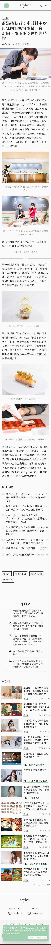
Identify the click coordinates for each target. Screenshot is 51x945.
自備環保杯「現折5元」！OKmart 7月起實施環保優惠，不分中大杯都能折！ (26, 497)
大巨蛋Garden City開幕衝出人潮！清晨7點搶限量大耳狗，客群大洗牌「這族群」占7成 (28, 664)
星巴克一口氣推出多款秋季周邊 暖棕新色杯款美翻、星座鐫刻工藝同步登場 (36, 690)
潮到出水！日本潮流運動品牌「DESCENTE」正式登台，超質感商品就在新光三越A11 (26, 518)
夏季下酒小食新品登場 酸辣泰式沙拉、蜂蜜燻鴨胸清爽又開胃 (36, 822)
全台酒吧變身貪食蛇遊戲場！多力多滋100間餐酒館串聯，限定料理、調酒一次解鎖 (27, 531)
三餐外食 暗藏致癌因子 (35, 770)
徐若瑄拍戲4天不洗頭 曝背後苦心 (28, 652)
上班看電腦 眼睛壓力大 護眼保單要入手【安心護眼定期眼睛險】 (36, 855)
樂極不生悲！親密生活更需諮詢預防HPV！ (36, 755)
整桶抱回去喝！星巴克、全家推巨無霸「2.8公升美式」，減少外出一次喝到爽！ (36, 707)
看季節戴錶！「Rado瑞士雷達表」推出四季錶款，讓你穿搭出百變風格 (26, 507)
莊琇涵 (25, 44)
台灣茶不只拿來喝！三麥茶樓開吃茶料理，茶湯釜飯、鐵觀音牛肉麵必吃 (27, 541)
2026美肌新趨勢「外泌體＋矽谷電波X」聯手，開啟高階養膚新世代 (37, 789)
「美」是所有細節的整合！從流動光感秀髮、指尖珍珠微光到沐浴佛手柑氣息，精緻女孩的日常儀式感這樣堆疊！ (27, 640)
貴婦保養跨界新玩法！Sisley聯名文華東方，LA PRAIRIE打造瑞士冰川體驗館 (28, 626)
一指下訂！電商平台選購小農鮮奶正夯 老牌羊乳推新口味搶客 (36, 723)
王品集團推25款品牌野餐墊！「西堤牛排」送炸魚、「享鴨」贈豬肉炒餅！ (36, 839)
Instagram (37, 913)
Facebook (17, 913)
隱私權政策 (9, 930)
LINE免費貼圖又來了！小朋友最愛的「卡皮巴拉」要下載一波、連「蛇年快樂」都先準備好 (36, 806)
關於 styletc (15, 908)
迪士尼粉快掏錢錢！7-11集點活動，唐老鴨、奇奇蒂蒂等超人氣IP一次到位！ (36, 740)
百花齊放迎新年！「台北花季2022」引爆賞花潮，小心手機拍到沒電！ (36, 872)
